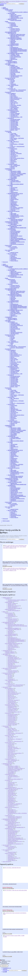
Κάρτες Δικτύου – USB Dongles (17, 138)
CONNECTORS (14, 66)
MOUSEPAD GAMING (15, 171)
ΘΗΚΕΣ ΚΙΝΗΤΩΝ (14, 240)
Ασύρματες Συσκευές (14, 28)
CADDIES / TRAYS (14, 54)
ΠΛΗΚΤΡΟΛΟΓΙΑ (14, 205)
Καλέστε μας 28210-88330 (8, 888)
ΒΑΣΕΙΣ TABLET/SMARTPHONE (18, 239)
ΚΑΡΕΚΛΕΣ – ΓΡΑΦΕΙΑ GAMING (18, 173)
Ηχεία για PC (13, 157)
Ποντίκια (12, 162)
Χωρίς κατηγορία (6, 861)
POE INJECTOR (14, 71)
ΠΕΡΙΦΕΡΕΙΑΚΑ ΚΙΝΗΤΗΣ (11, 221)
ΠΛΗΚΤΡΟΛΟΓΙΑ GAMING (16, 174)
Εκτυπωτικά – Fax (11, 88)
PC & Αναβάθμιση (12, 93)
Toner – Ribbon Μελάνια (13, 85)
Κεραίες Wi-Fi (13, 139)
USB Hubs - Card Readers (13, 748)
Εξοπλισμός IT (11, 118)
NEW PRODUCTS (12, 33)
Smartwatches (13, 25)
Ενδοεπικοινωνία (14, 247)
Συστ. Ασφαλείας (8, 250)
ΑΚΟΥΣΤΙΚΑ (13, 198)
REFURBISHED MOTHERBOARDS (18, 49)
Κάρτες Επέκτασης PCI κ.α (16, 98)
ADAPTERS (13, 230)
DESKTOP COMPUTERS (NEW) (17, 34)
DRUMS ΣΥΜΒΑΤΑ (12, 61)
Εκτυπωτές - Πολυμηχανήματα (14, 686)
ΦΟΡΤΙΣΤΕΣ (13, 243)
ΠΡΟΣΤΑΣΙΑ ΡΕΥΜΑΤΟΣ (13, 211)
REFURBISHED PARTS (13, 45)
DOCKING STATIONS (15, 181)
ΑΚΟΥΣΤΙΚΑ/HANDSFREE (16, 238)
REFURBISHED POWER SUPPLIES (18, 51)
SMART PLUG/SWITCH (15, 15)
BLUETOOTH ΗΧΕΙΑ (15, 231)
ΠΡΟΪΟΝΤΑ (5, 8)
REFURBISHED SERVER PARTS (15, 53)
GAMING (10, 170)
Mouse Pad (12, 151)
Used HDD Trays (14, 121)
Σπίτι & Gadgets (8, 245)
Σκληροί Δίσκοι (13, 106)
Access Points (13, 133)
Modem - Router (11, 729)
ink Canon (12, 80)
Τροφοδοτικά (13, 259)
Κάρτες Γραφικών (14, 96)
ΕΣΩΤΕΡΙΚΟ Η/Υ (14, 190)
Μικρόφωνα (12, 160)
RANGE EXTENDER (15, 72)
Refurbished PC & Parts (13, 109)
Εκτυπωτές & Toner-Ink (10, 78)
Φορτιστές (12, 167)
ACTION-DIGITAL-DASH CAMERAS (19, 12)
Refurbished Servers (14, 120)
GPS (9, 251)
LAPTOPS (12, 40)
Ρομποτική (12, 248)
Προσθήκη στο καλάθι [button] (7, 566)
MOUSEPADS (13, 195)
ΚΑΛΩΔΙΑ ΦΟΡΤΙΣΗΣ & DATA (17, 241)
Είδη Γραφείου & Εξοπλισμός (9, 668)
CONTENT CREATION (13, 223)
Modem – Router (13, 134)
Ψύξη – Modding (14, 108)
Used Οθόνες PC (14, 115)
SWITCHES (13, 74)
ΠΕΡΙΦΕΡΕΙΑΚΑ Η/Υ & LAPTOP (15, 193)
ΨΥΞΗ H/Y (12, 210)
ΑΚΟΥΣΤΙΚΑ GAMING (15, 172)
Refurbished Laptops (14, 111)
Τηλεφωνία (10, 27)
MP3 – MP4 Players (14, 141)
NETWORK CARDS (15, 55)
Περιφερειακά (8, 131)
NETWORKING (11, 65)
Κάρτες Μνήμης (13, 159)
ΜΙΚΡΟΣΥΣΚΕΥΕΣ (12, 19)
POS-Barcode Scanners (15, 119)
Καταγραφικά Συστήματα (15, 258)
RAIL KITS (12, 58)
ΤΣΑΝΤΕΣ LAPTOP (14, 208)
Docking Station (13, 148)
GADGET (10, 10)
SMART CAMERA (12, 603)
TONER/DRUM (8, 60)
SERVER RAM (13, 59)
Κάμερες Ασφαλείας (12, 253)
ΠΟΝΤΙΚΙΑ (13, 206)
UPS (11, 212)
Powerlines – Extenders (15, 135)
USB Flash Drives (14, 152)
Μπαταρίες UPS (13, 166)
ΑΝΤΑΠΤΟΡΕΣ (13, 187)
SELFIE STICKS (14, 234)
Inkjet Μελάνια (11, 79)
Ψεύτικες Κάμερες (14, 260)
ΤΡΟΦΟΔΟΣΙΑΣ (14, 192)
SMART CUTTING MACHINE (15, 225)
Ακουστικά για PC (14, 155)
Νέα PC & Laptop (14, 102)
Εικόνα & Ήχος (11, 140)
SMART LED (13, 14)
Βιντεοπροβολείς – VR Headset (17, 144)
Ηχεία (11, 145)
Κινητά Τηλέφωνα (14, 26)
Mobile (6, 21)
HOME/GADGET (9, 9)
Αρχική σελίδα (3, 525)
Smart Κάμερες (13, 257)
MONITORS (13, 41)
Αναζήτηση (21, 3)
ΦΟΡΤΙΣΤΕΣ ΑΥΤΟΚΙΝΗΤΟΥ (17, 244)
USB (11, 186)
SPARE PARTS (13, 52)
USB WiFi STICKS (14, 76)
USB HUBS (13, 197)
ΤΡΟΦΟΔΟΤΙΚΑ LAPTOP (16, 220)
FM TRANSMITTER (15, 232)
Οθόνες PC (12, 104)
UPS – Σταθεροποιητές (15, 165)
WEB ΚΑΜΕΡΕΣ (11, 793)
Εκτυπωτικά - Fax (9, 683)
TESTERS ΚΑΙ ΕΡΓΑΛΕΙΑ (16, 75)
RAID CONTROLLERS (15, 56)
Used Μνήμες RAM (14, 114)
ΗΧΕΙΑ (12, 200)
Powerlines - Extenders (12, 730)
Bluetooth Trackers (14, 252)
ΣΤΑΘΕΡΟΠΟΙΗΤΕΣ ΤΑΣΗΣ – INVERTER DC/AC (17, 216)
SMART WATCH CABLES (16, 236)
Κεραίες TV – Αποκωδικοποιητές (17, 146)
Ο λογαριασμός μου (7, 968)
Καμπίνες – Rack (14, 129)
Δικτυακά (10, 132)
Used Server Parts (14, 124)
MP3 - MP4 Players (12, 736)
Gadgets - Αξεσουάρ (9, 846)
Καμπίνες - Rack (11, 724)
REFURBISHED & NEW (10, 32)
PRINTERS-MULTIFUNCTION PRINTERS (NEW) (17, 36)
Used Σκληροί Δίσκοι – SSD (16, 117)
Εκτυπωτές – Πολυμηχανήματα (16, 91)
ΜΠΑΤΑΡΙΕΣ (13, 213)
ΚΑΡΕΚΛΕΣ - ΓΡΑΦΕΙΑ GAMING (15, 768)
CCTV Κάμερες (13, 254)
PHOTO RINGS (11, 821)
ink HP (11, 82)
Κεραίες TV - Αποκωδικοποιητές (15, 741)
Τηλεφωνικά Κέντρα (14, 30)
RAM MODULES (14, 47)
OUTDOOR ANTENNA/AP (16, 68)
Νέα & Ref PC (8, 92)
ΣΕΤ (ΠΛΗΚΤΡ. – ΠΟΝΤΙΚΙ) (16, 207)
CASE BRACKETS (14, 194)
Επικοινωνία (5, 261)
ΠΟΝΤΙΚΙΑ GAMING (15, 175)
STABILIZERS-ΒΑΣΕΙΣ (13, 822)
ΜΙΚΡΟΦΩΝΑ (13, 204)
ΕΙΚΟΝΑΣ (12, 188)
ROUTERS (12, 73)
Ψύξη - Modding (11, 703)
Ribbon (11, 86)
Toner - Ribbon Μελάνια (10, 680)
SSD (11, 182)
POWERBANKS (14, 233)
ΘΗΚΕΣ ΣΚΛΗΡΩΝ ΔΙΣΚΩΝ (16, 184)
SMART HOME (11, 13)
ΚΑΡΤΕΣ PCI (13, 203)
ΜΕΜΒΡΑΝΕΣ (13, 226)
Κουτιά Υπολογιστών (14, 99)
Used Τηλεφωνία (13, 127)
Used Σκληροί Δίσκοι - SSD (13, 711)
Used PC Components (15, 113)
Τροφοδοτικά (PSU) (14, 107)
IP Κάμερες (12, 256)
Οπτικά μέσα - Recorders (13, 700)
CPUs (11, 46)
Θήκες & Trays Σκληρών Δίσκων (17, 158)
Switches (12, 137)
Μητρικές (12, 100)
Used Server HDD (14, 122)
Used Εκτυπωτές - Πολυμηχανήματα (15, 684)
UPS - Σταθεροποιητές (12, 760)
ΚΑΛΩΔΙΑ (10, 185)
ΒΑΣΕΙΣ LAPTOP (14, 199)
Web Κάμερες (13, 154)
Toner (11, 87)
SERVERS (12, 42)
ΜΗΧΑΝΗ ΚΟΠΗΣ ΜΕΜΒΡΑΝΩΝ (18, 227)
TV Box (12, 142)
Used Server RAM (14, 125)
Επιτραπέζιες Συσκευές (15, 29)
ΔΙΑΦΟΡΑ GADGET (12, 601)
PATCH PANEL (13, 69)
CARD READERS (14, 180)
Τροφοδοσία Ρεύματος (12, 164)
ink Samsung (13, 84)
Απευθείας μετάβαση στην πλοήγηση (7, 1)
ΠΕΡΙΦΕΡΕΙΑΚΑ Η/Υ (10, 168)
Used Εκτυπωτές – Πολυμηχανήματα (18, 89)
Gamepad (12, 150)
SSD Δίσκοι (12, 94)
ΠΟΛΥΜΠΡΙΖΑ (11, 812)
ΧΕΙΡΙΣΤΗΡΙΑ (13, 178)
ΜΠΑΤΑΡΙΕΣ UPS (14, 214)
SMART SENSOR (14, 16)
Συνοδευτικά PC (11, 147)
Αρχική (4, 7)
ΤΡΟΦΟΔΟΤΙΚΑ (11, 218)
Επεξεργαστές (13, 95)
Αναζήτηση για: (3, 3)
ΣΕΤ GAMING (13, 177)
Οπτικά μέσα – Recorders (15, 105)
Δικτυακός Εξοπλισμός (15, 128)
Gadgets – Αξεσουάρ (12, 246)
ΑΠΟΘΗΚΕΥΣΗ (11, 179)
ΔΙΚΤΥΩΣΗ (7, 63)
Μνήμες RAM (13, 101)
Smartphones (13, 23)
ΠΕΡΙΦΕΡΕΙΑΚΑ (11, 228)
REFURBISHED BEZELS (16, 48)
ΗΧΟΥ (11, 191)
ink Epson (12, 81)
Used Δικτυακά (13, 126)
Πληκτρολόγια (13, 161)
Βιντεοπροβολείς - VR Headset (14, 739)
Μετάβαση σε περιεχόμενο (21, 1)
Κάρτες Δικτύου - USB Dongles (14, 733)
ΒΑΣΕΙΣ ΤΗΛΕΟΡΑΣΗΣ (15, 20)
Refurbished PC (13, 112)
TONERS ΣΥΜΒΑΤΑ (12, 62)
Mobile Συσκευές (11, 22)
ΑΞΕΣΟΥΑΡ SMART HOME (16, 18)
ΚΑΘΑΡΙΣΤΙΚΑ (13, 201)
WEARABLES (13, 237)
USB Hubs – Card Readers (16, 153)
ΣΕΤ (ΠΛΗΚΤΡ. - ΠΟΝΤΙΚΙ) (14, 803)
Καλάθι (4, 971)
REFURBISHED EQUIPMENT (14, 38)
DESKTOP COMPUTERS (16, 39)
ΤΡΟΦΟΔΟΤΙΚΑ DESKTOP (16, 219)
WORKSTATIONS (14, 43)
